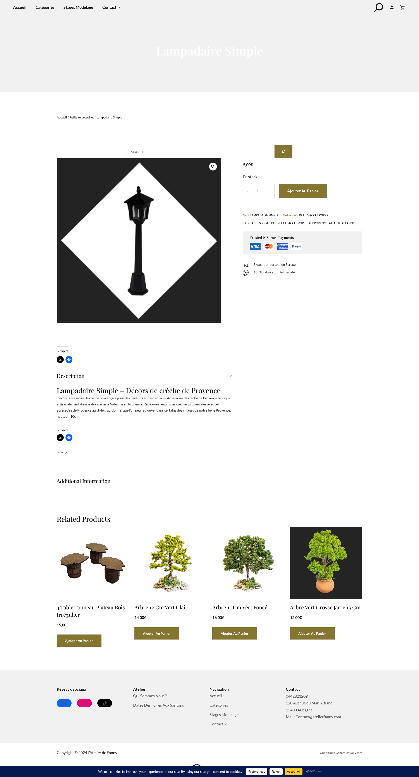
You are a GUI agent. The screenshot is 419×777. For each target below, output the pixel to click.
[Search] (283, 151)
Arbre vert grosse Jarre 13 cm (325, 607)
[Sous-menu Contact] (119, 7)
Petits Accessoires (81, 117)
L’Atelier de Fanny (102, 752)
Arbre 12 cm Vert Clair (161, 607)
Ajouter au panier (302, 190)
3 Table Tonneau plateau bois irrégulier (91, 611)
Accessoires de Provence (308, 223)
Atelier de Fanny (342, 223)
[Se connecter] (392, 7)
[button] (213, 166)
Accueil (62, 117)
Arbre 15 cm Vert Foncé (239, 607)
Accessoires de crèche (269, 223)
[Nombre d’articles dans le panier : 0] (402, 7)
